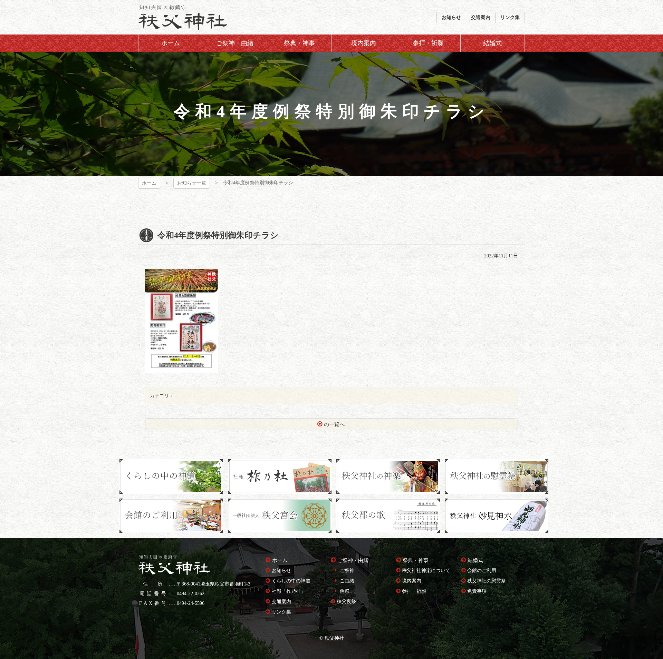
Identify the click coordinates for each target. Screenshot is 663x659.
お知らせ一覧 (191, 183)
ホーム (149, 183)
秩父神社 (182, 17)
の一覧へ (334, 424)
